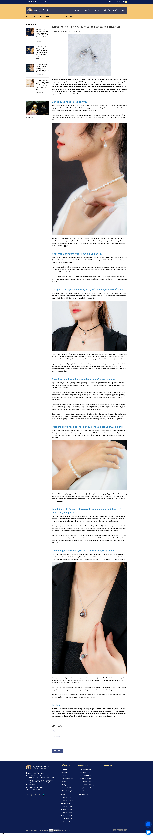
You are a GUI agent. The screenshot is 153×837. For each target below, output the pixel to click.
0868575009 (31, 1)
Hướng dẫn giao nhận (85, 791)
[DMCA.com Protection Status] (54, 830)
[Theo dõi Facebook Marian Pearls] (27, 794)
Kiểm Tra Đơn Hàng (67, 788)
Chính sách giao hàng (85, 772)
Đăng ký (118, 1)
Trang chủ (64, 769)
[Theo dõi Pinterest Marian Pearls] (39, 794)
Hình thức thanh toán (85, 778)
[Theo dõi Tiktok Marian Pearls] (43, 794)
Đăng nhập (112, 1)
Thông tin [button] (65, 765)
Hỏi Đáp (64, 785)
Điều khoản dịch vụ (84, 794)
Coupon (64, 781)
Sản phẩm (65, 772)
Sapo (69, 830)
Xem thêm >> (30, 117)
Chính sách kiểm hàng (85, 775)
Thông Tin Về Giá (66, 797)
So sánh (2, 833)
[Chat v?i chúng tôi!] (148, 832)
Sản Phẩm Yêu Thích (67, 778)
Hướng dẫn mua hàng (85, 769)
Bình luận (57, 751)
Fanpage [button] (108, 765)
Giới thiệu (64, 775)
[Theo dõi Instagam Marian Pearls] (35, 794)
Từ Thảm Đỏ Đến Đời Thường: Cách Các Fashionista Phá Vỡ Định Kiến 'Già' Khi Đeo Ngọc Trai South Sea (42, 68)
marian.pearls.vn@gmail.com (43, 1)
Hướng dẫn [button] (83, 765)
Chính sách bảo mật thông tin (87, 785)
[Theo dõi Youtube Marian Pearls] (31, 794)
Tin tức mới (31, 24)
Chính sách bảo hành (85, 781)
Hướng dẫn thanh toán (85, 788)
